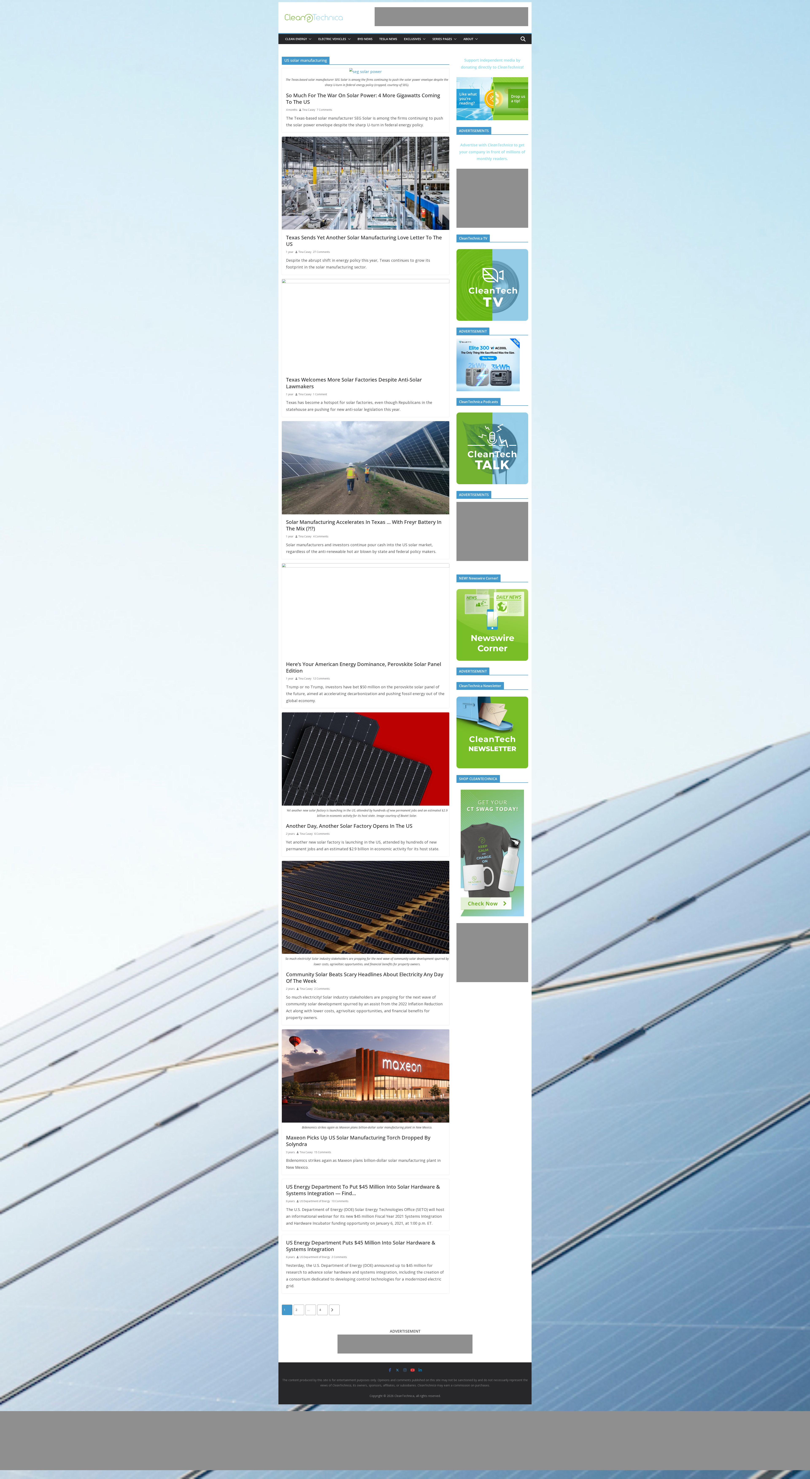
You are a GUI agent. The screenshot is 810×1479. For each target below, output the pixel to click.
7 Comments (324, 110)
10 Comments (340, 1201)
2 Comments (321, 989)
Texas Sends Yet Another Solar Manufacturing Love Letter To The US (364, 240)
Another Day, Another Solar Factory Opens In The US (349, 825)
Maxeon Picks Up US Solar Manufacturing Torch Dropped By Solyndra (358, 1140)
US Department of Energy (315, 1201)
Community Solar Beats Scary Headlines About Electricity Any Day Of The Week (364, 977)
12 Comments (321, 678)
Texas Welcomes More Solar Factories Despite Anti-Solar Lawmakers (354, 383)
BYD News (365, 39)
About (468, 39)
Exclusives (412, 39)
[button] (309, 39)
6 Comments (321, 834)
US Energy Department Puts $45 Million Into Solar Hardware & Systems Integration (360, 1245)
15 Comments (322, 1152)
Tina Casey (308, 110)
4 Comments (320, 536)
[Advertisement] (451, 16)
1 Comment (320, 394)
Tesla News (388, 39)
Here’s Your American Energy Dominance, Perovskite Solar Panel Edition (363, 667)
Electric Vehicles (332, 39)
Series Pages (442, 39)
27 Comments (321, 252)
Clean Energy (296, 39)
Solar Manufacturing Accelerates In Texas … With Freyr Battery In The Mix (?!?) (363, 525)
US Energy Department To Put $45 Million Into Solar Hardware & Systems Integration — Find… (363, 1190)
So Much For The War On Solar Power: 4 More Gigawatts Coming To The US (363, 98)
